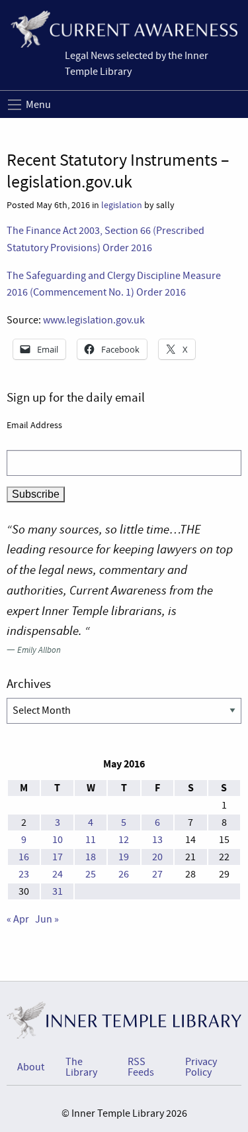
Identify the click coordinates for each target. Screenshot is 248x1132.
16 (24, 857)
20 (157, 857)
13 (157, 839)
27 (157, 874)
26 (123, 874)
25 (90, 874)
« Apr (18, 919)
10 (57, 839)
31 (57, 891)
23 (24, 874)
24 (57, 874)
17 (57, 857)
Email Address (34, 425)
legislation (121, 205)
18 (90, 857)
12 (123, 839)
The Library (81, 1067)
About (30, 1067)
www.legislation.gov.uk (94, 320)
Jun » (47, 919)
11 (90, 839)
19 (123, 857)
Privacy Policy (201, 1067)
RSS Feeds (141, 1067)
